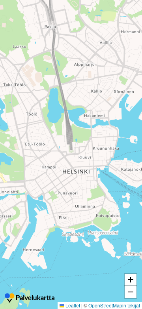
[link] (29, 298)
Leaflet (72, 305)
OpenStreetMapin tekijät (114, 305)
